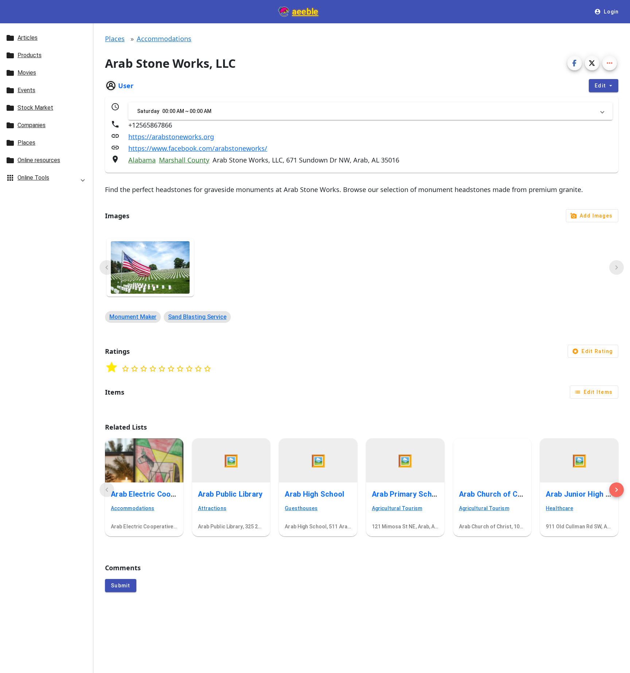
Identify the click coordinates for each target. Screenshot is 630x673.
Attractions (212, 508)
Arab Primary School (407, 494)
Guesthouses (301, 508)
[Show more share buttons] (609, 63)
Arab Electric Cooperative (155, 494)
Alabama (142, 160)
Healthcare (559, 508)
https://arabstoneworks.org (171, 136)
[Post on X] (592, 63)
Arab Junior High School (587, 494)
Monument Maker (132, 316)
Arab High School (314, 494)
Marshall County (184, 160)
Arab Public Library (230, 494)
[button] (46, 179)
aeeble (305, 12)
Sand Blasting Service (197, 316)
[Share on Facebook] (574, 63)
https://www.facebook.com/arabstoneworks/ (197, 148)
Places (115, 38)
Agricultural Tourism (397, 508)
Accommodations (164, 38)
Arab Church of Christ (496, 494)
